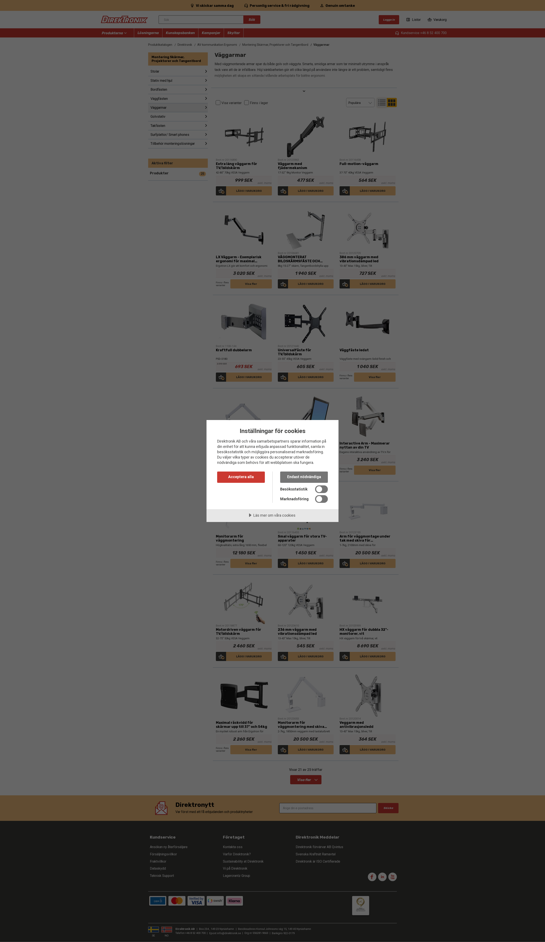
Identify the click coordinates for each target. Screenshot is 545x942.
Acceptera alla (241, 477)
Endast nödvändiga (304, 477)
